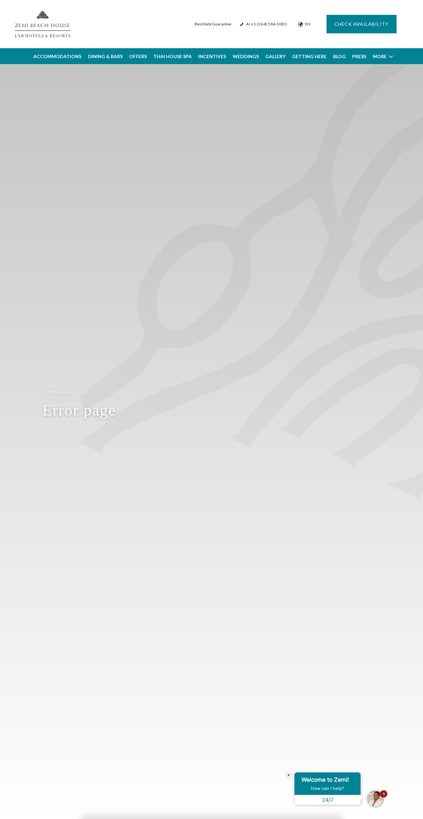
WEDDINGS (246, 56)
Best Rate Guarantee (213, 23)
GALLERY (275, 56)
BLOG (339, 56)
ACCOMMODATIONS (57, 56)
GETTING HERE (309, 56)
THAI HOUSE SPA (172, 56)
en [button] (307, 23)
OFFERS (138, 56)
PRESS (359, 56)
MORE (380, 56)
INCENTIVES (212, 56)
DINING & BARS (105, 56)
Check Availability (361, 24)
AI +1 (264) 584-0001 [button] (266, 23)
